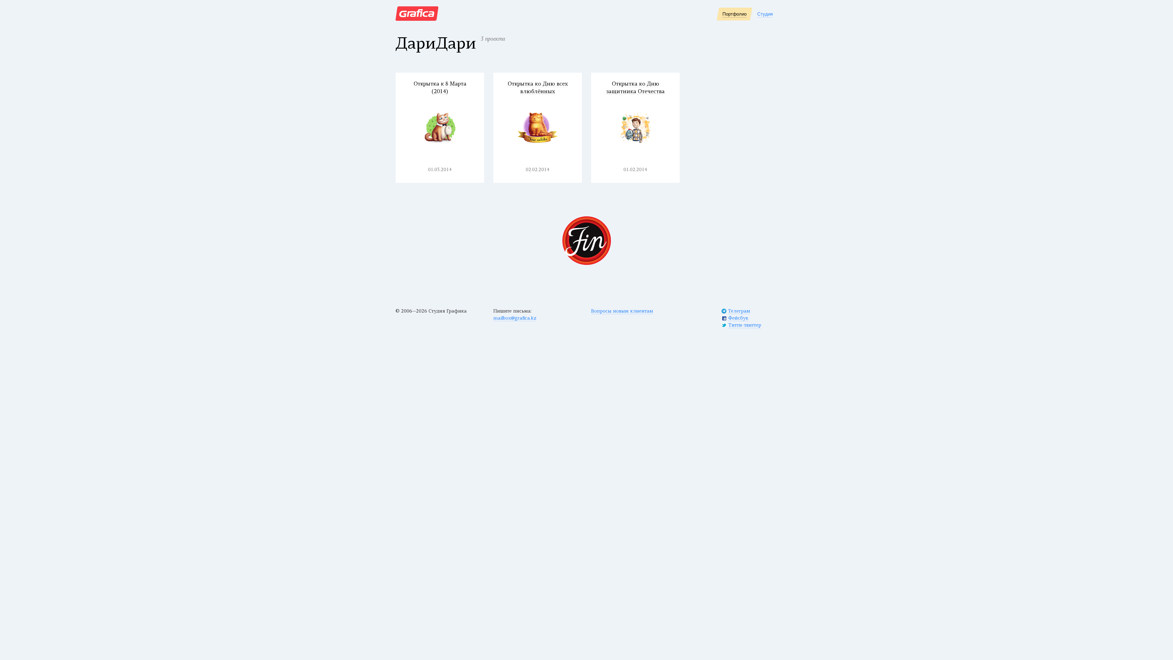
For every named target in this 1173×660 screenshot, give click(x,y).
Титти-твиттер (744, 325)
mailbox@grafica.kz (514, 318)
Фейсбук (738, 318)
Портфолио (734, 13)
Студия (765, 13)
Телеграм (739, 311)
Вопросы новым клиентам (622, 311)
